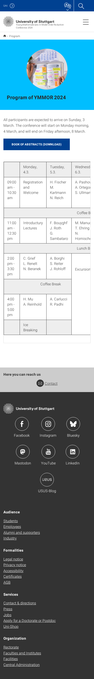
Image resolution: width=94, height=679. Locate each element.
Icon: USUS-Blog (47, 479)
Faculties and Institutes (22, 653)
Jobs (7, 614)
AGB (6, 582)
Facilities (10, 658)
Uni (5, 5)
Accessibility (13, 570)
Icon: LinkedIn (72, 452)
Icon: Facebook (22, 424)
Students (10, 520)
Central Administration (21, 664)
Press (7, 608)
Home (4, 36)
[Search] (81, 5)
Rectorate (11, 647)
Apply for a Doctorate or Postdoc (29, 620)
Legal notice (13, 559)
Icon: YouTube (48, 452)
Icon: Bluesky (73, 424)
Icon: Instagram (48, 424)
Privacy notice (14, 564)
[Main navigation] (86, 22)
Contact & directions (19, 602)
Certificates (12, 576)
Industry (10, 538)
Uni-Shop (10, 626)
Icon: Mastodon (23, 452)
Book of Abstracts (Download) (37, 144)
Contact (51, 383)
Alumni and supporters (21, 532)
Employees (12, 526)
